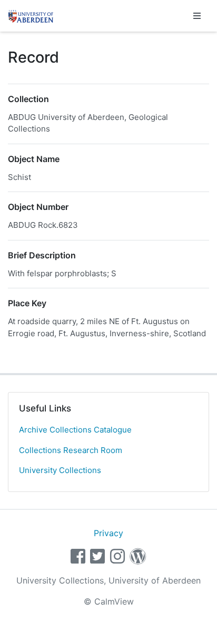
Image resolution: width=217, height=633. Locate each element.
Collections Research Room (70, 450)
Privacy (108, 533)
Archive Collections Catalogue (75, 430)
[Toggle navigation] (197, 15)
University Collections (60, 470)
